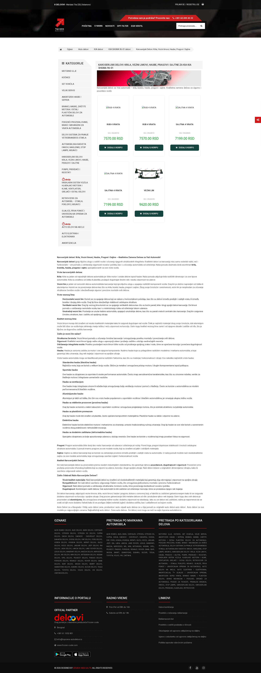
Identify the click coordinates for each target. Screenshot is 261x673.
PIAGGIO (118, 549)
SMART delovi (95, 564)
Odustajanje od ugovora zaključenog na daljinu (179, 631)
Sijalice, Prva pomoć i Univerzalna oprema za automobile (74, 214)
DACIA (115, 537)
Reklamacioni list (166, 619)
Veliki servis (68, 90)
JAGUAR (151, 540)
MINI (129, 546)
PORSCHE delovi (61, 561)
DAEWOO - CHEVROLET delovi (89, 536)
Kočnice (66, 77)
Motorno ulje (69, 71)
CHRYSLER (132, 534)
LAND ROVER (133, 543)
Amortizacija (69, 243)
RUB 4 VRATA (113, 124)
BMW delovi (88, 530)
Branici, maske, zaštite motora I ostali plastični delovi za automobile (74, 111)
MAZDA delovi (87, 552)
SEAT (152, 549)
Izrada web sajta (82, 668)
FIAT (108, 540)
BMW (124, 534)
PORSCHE (125, 549)
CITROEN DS (149, 534)
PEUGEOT (110, 549)
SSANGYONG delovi (62, 567)
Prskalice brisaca (198, 582)
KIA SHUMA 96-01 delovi (119, 49)
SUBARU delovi (77, 567)
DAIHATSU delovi (61, 539)
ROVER (141, 549)
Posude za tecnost (179, 582)
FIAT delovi (86, 539)
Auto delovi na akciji (73, 227)
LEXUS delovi (59, 552)
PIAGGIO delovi (95, 558)
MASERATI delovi (73, 552)
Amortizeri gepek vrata (170, 576)
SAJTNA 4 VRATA (184, 124)
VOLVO (116, 555)
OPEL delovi (67, 558)
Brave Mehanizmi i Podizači (180, 579)
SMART (116, 552)
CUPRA (109, 537)
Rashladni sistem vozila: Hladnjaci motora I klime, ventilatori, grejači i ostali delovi (75, 187)
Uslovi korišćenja (166, 607)
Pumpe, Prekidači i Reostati (71, 171)
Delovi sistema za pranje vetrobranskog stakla (75, 136)
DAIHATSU (143, 537)
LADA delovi (66, 549)
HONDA (118, 540)
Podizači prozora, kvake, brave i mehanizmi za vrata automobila (75, 125)
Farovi (161, 585)
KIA (113, 543)
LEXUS (142, 543)
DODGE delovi (74, 539)
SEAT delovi (67, 564)
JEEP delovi (93, 546)
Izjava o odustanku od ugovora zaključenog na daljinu (182, 636)
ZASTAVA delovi (61, 573)
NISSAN (146, 546)
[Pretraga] (201, 26)
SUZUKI (144, 552)
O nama (98, 26)
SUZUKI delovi (91, 567)
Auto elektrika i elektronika (70, 235)
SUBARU (136, 552)
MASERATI (150, 543)
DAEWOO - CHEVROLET (128, 537)
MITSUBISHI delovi (88, 555)
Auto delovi (83, 49)
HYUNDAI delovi (75, 542)
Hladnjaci (178, 588)
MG (125, 546)
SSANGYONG (126, 552)
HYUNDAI (125, 540)
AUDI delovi (77, 530)
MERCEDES (118, 546)
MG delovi (65, 555)
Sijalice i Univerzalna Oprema (191, 573)
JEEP (108, 543)
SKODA (109, 552)
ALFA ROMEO (111, 534)
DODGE (151, 537)
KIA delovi (98, 49)
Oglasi (70, 49)
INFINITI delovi (90, 542)
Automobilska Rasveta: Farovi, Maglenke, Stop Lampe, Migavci (74, 147)
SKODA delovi (81, 564)
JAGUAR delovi (80, 546)
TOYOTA (109, 555)
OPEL (152, 546)
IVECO (144, 540)
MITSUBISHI (137, 546)
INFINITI (133, 540)
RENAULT (134, 549)
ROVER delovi (91, 561)
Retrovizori (189, 588)
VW (121, 555)
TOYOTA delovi (69, 570)
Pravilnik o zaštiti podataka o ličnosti (175, 625)
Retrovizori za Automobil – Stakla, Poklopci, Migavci (72, 201)
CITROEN (140, 534)
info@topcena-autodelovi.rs (69, 639)
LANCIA (124, 543)
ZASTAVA (127, 555)
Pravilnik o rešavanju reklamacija (173, 613)
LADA (118, 543)
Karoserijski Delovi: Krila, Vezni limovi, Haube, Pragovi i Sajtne (163, 49)
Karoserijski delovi (185, 585)
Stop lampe (171, 585)
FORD (113, 540)
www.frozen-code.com (67, 645)
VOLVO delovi (84, 570)
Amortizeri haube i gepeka (71, 98)
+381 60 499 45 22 (184, 18)
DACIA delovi (68, 536)
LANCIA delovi (78, 549)
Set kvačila (68, 84)
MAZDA (109, 546)
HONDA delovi (60, 542)
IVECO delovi (66, 546)
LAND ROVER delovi (94, 549)
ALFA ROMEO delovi (62, 530)
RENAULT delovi (76, 561)
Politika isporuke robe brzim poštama (175, 642)
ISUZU (138, 540)
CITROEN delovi (69, 533)
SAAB (147, 549)
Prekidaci (169, 588)
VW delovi (97, 570)
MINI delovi (75, 555)
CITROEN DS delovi (86, 533)
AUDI (119, 534)
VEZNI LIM (149, 190)
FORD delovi (97, 539)
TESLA (151, 552)
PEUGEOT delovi (81, 558)
